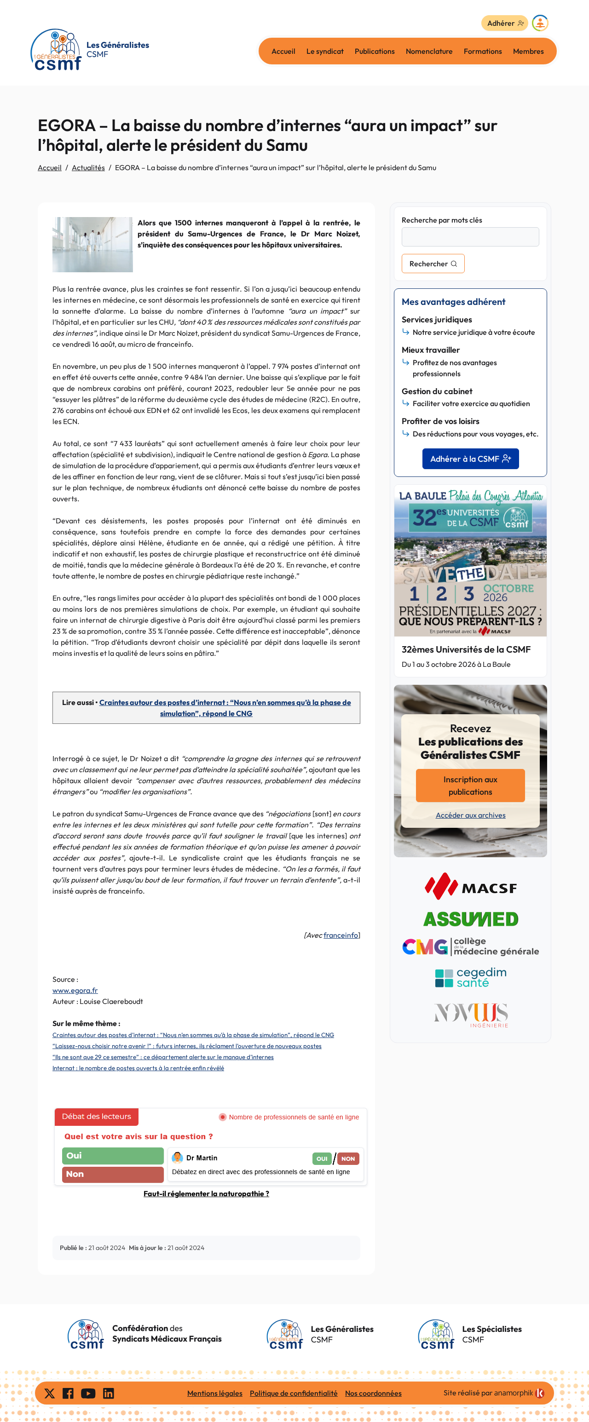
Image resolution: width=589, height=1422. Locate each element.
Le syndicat (325, 51)
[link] (519, 1393)
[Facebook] (68, 1393)
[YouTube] (88, 1393)
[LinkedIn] (108, 1393)
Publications (375, 51)
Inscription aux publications (470, 785)
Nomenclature (429, 51)
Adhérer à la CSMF (464, 458)
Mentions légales (215, 1393)
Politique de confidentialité (294, 1393)
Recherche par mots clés (442, 219)
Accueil (283, 51)
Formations (483, 51)
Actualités (88, 167)
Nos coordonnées (373, 1393)
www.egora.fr (75, 990)
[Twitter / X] (49, 1393)
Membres (528, 51)
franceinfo (340, 935)
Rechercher (429, 263)
